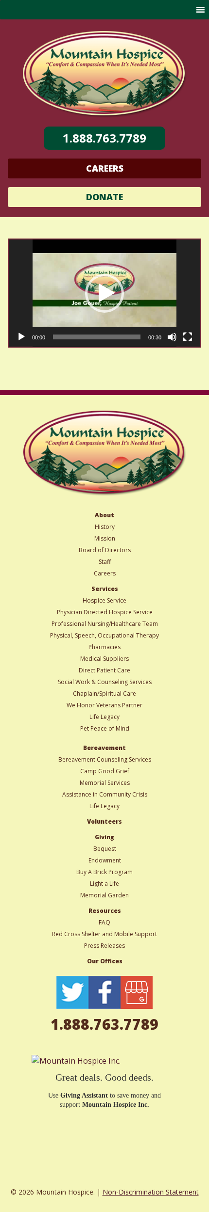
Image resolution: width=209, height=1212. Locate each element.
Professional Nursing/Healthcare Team (105, 624)
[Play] (21, 337)
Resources (104, 911)
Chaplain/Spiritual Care (104, 693)
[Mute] (172, 337)
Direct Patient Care (104, 670)
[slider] (96, 337)
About (104, 515)
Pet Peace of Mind (104, 728)
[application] (104, 293)
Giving (104, 837)
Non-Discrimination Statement (151, 1191)
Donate (104, 197)
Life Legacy (104, 717)
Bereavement (104, 748)
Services (104, 589)
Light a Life (104, 883)
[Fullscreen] (187, 337)
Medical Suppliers (104, 658)
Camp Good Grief (104, 771)
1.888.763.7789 (104, 138)
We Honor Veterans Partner (104, 705)
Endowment (104, 860)
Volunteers (104, 821)
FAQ (104, 922)
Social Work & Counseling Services (105, 682)
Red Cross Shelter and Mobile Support (104, 934)
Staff (105, 562)
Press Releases (104, 945)
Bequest (104, 849)
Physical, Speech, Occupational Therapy (104, 635)
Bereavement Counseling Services (104, 759)
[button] (104, 293)
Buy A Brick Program (104, 872)
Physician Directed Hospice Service (105, 612)
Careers (104, 168)
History (105, 527)
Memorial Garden (104, 895)
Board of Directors (105, 550)
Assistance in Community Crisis (104, 794)
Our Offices (104, 961)
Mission (104, 538)
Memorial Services (105, 783)
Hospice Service (104, 600)
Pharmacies (104, 647)
